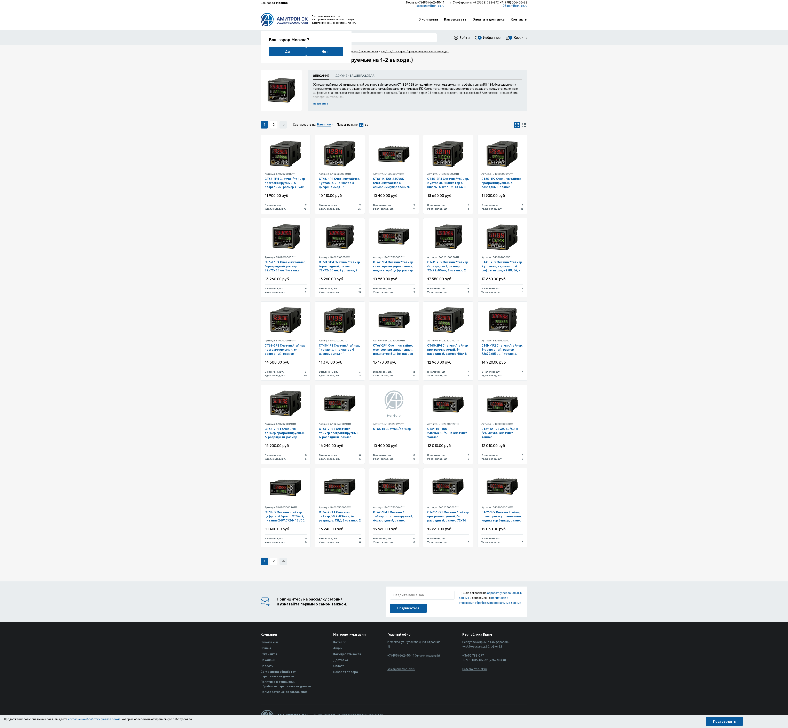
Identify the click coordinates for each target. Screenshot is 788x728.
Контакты (519, 19)
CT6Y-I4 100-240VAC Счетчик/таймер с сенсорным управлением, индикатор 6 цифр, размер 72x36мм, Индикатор (393, 183)
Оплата (339, 666)
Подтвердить (724, 721)
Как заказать (455, 19)
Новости (267, 666)
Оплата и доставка (489, 19)
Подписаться (408, 608)
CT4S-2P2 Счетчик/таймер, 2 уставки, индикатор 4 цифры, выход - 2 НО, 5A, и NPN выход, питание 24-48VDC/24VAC (502, 267)
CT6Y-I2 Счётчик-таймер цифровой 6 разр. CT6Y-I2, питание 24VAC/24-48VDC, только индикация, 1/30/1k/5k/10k (285, 517)
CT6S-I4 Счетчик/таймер (392, 429)
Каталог (339, 642)
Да (287, 52)
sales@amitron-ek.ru (430, 6)
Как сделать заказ (347, 654)
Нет (325, 52)
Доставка (340, 660)
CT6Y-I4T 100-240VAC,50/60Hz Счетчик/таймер (447, 433)
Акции (337, 648)
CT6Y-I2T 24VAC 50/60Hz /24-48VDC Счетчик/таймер (499, 433)
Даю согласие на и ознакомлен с (490, 598)
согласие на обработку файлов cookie (94, 719)
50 (366, 124)
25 (361, 124)
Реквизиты (269, 654)
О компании (428, 19)
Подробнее (320, 103)
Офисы (266, 648)
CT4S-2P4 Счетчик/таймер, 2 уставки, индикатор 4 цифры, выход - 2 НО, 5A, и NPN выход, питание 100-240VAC (448, 183)
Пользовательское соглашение (284, 692)
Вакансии (268, 660)
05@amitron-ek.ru (515, 6)
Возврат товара (345, 672)
